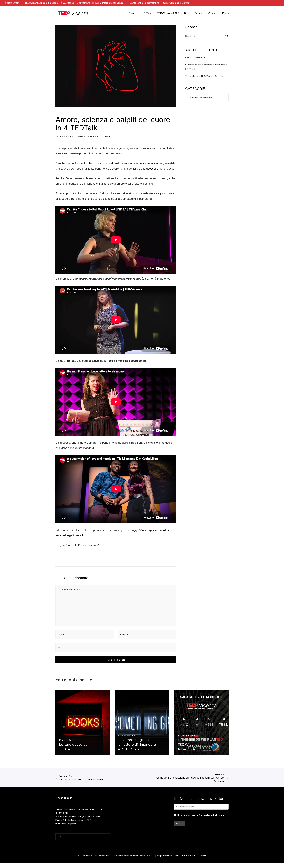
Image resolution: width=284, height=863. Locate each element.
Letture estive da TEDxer (197, 57)
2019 (107, 136)
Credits (203, 855)
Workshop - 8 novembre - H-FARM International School (62, 2)
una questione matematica (157, 168)
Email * (124, 634)
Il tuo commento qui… (70, 589)
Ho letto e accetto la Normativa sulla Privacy (200, 815)
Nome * (62, 634)
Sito (60, 647)
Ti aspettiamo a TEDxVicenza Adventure (205, 76)
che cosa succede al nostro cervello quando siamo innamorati (125, 163)
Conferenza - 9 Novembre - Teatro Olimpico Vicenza (127, 2)
